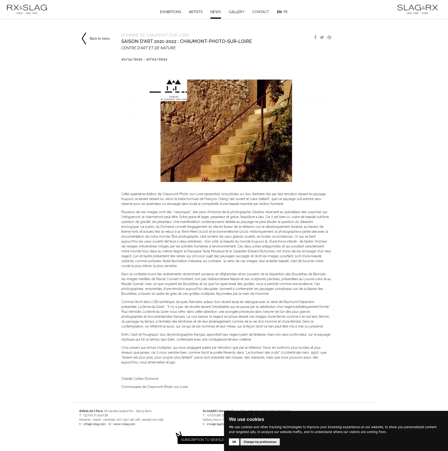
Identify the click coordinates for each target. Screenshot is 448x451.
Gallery (236, 12)
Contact (260, 12)
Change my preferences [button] (260, 442)
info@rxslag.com (94, 424)
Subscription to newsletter (206, 440)
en (279, 12)
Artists (196, 12)
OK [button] (234, 442)
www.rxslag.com (124, 424)
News (215, 12)
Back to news (100, 38)
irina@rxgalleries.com (221, 424)
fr (285, 12)
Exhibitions (170, 12)
